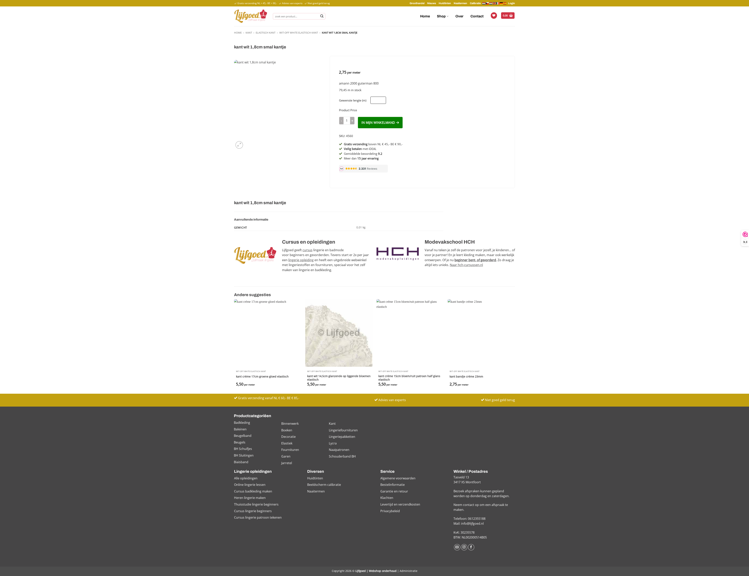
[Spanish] (505, 3)
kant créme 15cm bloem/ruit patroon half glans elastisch (409, 378)
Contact (477, 16)
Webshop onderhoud (383, 571)
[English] (494, 3)
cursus (307, 250)
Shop (441, 16)
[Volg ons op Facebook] (471, 547)
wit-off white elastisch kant (298, 32)
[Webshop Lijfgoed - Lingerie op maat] (250, 16)
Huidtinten (445, 3)
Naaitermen (460, 3)
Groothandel (417, 3)
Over (459, 16)
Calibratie (475, 3)
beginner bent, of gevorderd (475, 260)
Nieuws (431, 3)
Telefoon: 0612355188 (469, 518)
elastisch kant (265, 32)
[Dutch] (484, 3)
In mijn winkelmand (378, 122)
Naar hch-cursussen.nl (466, 265)
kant (249, 32)
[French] (498, 3)
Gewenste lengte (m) (352, 100)
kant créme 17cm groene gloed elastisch (262, 376)
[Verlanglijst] (494, 15)
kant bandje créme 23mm (466, 376)
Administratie (408, 571)
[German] (501, 3)
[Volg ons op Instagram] (464, 547)
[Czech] (487, 3)
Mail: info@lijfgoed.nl (468, 523)
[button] (508, 15)
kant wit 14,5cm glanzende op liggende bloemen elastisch (339, 378)
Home (425, 16)
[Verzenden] (322, 16)
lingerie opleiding (301, 260)
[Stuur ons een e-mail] (457, 547)
